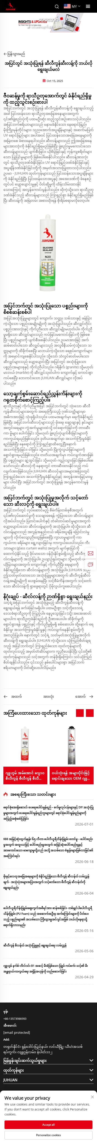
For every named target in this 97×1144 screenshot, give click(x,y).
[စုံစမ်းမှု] (90, 564)
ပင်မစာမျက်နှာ (41, 26)
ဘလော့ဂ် (63, 26)
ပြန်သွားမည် (16, 53)
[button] (80, 713)
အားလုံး (48, 696)
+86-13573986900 (14, 1019)
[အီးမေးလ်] (90, 553)
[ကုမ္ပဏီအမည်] (11, 6)
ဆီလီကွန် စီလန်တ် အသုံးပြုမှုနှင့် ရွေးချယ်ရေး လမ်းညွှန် (35, 945)
